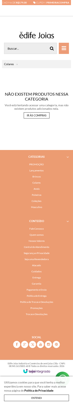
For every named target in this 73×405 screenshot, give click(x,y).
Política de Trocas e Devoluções (36, 301)
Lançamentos (36, 170)
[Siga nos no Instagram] (48, 344)
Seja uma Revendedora (37, 259)
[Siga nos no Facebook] (16, 344)
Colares (9, 64)
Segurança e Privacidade (36, 253)
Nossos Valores (37, 240)
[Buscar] (52, 48)
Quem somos (37, 234)
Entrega (36, 277)
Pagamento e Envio (37, 289)
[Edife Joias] (36, 36)
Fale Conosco (36, 228)
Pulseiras (36, 194)
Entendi (36, 398)
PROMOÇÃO (36, 164)
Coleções (36, 200)
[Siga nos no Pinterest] (56, 344)
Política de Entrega (36, 295)
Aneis (37, 188)
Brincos (36, 176)
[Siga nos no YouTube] (40, 344)
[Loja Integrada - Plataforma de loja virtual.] (36, 371)
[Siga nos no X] (32, 344)
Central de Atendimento (36, 246)
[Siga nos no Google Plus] (24, 344)
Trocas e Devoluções (36, 314)
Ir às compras (36, 115)
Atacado (36, 265)
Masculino (36, 207)
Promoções (36, 308)
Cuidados (36, 271)
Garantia (36, 283)
